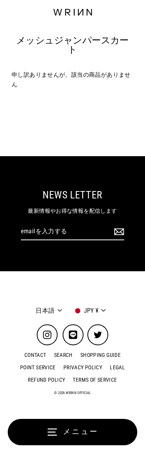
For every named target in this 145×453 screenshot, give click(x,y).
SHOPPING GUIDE (100, 355)
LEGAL (117, 367)
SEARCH (63, 355)
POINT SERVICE (38, 367)
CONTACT (35, 355)
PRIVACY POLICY (82, 367)
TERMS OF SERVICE (95, 380)
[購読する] (118, 231)
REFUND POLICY (46, 380)
